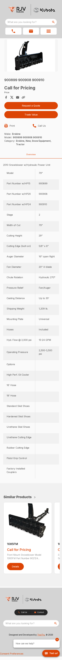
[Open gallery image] (31, 55)
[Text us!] (51, 653)
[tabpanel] (31, 56)
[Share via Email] (17, 97)
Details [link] (15, 566)
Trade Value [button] (31, 114)
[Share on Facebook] (6, 97)
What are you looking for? (21, 22)
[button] (13, 31)
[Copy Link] (23, 97)
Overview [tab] (31, 154)
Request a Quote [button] (31, 105)
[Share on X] (12, 97)
